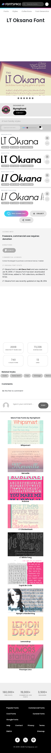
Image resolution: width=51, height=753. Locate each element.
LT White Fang (25, 557)
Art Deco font (25, 269)
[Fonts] (11, 4)
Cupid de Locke (25, 585)
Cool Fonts (11, 714)
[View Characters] (47, 138)
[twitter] (25, 740)
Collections (27, 11)
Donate (10, 250)
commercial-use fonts (25, 696)
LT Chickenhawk (25, 529)
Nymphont (19, 108)
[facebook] (17, 740)
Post (43, 405)
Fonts (6, 11)
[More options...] (47, 143)
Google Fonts (12, 719)
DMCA (9, 731)
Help (8, 725)
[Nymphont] (7, 110)
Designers (42, 695)
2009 (13, 347)
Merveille (25, 473)
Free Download (19, 214)
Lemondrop (26, 641)
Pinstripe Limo (25, 669)
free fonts (8, 695)
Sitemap (41, 731)
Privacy (31, 725)
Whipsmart (25, 445)
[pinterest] (33, 740)
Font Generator (42, 11)
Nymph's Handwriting (25, 613)
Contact (19, 113)
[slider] (27, 128)
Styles (15, 11)
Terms (42, 725)
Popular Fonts (12, 708)
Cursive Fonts (39, 714)
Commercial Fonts (36, 708)
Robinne (25, 501)
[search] (33, 4)
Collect (40, 214)
